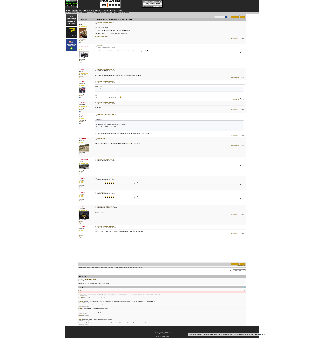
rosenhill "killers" (101, 178)
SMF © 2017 (162, 332)
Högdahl (80, 315)
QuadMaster (84, 159)
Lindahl (83, 102)
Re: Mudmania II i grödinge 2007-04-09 (106, 114)
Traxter (80, 312)
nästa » (243, 15)
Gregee (80, 308)
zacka (82, 69)
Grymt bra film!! (101, 138)
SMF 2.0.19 (157, 332)
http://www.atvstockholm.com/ (101, 36)
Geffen (83, 81)
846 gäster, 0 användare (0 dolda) (87, 279)
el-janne (83, 178)
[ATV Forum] (71, 7)
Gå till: (231, 270)
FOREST (83, 139)
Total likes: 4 (81, 171)
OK (259, 334)
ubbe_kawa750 (85, 46)
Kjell (82, 206)
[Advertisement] (89, 4)
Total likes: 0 (81, 40)
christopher (81, 304)
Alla (83, 16)
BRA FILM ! (100, 45)
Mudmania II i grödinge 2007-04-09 (105, 22)
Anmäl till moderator (235, 38)
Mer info (263, 334)
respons (83, 115)
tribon (82, 23)
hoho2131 (80, 297)
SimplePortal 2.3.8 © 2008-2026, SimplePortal (163, 331)
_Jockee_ (83, 226)
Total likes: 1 (81, 221)
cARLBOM (103, 12)
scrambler (108, 12)
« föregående (239, 15)
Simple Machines (168, 332)
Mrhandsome (81, 294)
